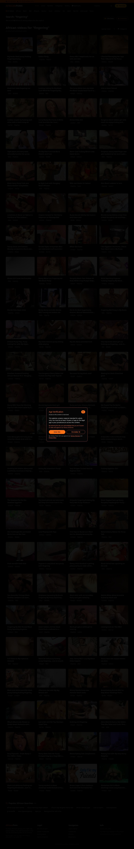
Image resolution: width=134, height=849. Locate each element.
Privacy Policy (52, 438)
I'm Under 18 (76, 432)
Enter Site (57, 432)
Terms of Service (75, 436)
